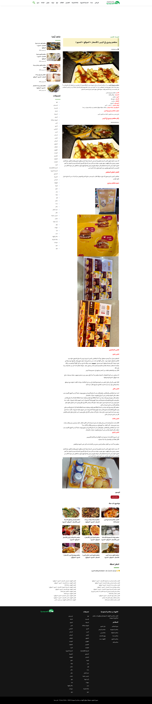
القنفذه (56, 162)
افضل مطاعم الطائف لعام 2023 (112, 600)
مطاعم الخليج (115, 639)
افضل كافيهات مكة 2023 (70, 585)
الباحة (42, 3)
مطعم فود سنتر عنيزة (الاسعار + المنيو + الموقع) (40, 45)
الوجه (56, 186)
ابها (57, 3)
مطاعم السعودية (114, 630)
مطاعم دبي (103, 633)
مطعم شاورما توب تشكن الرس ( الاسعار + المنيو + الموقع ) (91, 556)
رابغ (57, 225)
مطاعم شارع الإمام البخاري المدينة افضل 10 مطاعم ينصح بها (105, 591)
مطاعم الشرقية (114, 633)
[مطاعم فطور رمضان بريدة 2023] (54, 68)
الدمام (56, 135)
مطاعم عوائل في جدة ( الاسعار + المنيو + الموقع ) (108, 587)
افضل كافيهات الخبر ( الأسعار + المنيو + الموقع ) (65, 598)
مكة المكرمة (75, 3)
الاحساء (56, 108)
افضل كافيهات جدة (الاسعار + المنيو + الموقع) (65, 583)
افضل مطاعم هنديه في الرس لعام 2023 (111, 521)
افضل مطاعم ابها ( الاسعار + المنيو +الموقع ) (109, 596)
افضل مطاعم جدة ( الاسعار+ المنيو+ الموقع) (109, 585)
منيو (38, 3)
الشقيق (56, 144)
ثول (57, 198)
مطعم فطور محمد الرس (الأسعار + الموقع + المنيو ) (111, 556)
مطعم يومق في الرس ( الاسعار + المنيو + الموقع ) (71, 556)
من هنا (84, 107)
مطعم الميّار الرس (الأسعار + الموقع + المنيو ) (92, 538)
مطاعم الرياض (102, 630)
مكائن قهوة (55, 237)
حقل (57, 213)
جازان (47, 3)
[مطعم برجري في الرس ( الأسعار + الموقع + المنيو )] (90, 67)
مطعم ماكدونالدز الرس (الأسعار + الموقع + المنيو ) (71, 538)
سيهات (56, 228)
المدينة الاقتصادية (53, 168)
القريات (56, 153)
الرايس (56, 138)
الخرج (56, 126)
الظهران (56, 150)
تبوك (52, 3)
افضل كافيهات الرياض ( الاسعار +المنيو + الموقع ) (64, 581)
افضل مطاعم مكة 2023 (114, 594)
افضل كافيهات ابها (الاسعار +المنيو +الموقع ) (65, 589)
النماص (56, 180)
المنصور (56, 174)
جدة (91, 3)
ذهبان (56, 219)
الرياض (97, 3)
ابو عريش (55, 105)
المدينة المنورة (84, 3)
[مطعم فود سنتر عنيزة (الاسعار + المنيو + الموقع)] (54, 46)
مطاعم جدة (115, 636)
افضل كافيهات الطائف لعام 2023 (68, 591)
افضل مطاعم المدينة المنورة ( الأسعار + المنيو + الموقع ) (106, 589)
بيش (57, 192)
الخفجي (56, 129)
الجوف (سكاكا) (54, 120)
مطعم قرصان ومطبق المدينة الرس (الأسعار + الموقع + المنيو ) (71, 521)
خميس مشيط (54, 216)
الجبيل (56, 117)
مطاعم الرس (115, 497)
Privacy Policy (63, 700)
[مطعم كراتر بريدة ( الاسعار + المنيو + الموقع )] (54, 88)
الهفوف (56, 183)
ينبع (57, 248)
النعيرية (56, 177)
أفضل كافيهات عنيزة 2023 (70, 594)
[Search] (33, 2)
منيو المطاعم (115, 626)
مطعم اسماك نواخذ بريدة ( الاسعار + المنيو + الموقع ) (92, 521)
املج (57, 189)
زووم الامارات (102, 636)
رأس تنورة (55, 222)
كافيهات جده (102, 639)
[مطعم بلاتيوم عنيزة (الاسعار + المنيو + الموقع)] (54, 57)
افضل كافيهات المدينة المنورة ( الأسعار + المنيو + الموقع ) (62, 587)
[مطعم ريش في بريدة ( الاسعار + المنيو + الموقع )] (54, 77)
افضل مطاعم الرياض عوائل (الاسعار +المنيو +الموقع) (107, 583)
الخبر (56, 123)
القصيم (68, 3)
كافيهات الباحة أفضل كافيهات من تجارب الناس (65, 600)
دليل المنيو (103, 626)
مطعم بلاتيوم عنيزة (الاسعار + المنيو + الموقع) (41, 56)
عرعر (57, 234)
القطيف (56, 159)
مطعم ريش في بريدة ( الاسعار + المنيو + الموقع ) (39, 77)
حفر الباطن (55, 210)
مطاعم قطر (115, 642)
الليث (56, 165)
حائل (56, 207)
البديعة (56, 114)
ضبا (57, 231)
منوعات (56, 243)
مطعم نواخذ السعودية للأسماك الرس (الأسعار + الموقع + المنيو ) (110, 538)
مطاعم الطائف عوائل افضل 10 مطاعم (111, 598)
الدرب (56, 132)
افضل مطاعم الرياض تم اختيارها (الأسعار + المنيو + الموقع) (106, 581)
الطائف (62, 3)
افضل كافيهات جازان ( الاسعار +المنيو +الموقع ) (65, 596)
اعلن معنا (56, 700)
